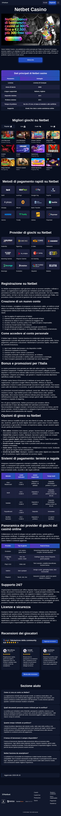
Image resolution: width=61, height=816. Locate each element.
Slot (51, 126)
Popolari (6, 126)
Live (21, 126)
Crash (37, 126)
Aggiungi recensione (50, 641)
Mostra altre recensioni (30, 674)
